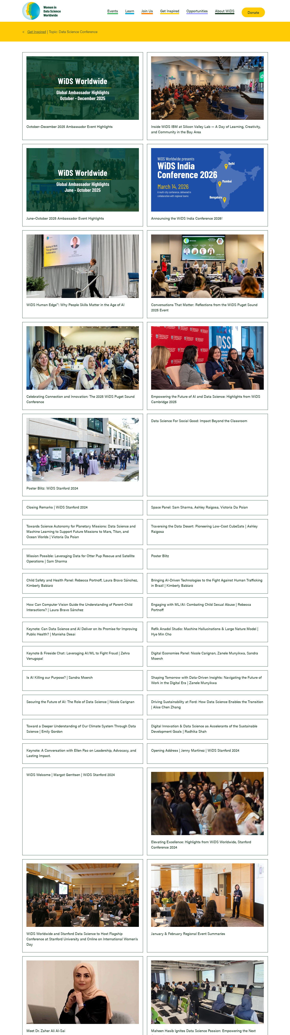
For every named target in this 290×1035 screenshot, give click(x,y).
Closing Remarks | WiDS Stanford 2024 (57, 507)
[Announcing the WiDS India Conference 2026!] (207, 180)
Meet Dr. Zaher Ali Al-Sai (45, 1030)
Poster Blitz (160, 555)
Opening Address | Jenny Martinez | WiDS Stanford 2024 (195, 750)
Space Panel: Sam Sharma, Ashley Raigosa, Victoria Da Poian (199, 507)
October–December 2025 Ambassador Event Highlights (69, 126)
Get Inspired (36, 31)
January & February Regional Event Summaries (188, 933)
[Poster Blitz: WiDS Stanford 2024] (82, 449)
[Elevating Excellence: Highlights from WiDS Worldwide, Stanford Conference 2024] (207, 803)
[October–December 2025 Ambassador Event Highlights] (82, 88)
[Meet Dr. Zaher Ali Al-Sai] (82, 992)
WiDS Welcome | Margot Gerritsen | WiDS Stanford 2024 (70, 774)
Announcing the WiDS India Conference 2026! (186, 218)
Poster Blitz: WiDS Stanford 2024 (52, 488)
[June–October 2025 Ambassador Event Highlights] (82, 180)
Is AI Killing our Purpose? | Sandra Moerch (59, 677)
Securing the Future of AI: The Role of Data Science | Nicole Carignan (80, 701)
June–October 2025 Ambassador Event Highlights (65, 218)
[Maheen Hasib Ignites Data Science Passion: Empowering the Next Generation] (207, 992)
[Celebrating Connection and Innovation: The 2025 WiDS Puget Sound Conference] (82, 358)
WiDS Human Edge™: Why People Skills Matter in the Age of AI (75, 304)
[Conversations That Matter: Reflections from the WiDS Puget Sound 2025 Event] (207, 266)
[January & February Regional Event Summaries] (207, 895)
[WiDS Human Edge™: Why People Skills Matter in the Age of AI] (82, 266)
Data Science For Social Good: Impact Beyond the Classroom (199, 420)
